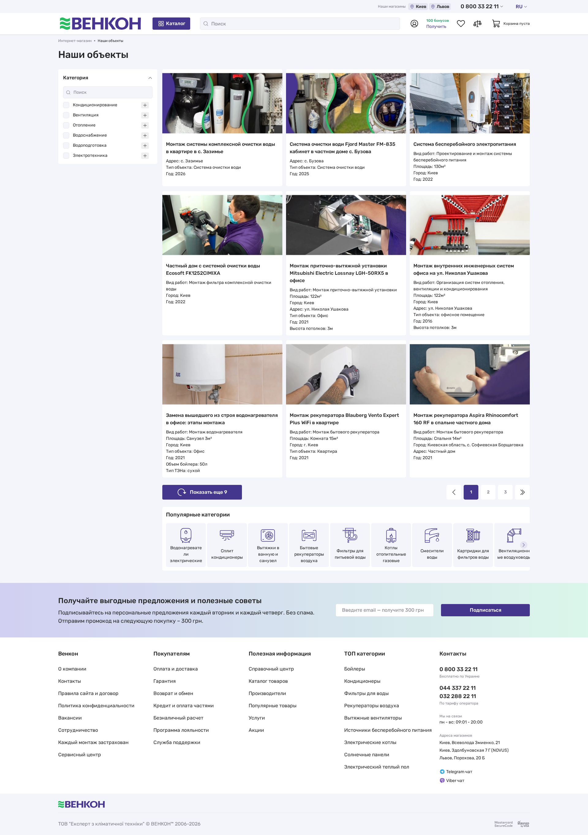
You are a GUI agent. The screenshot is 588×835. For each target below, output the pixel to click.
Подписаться (485, 610)
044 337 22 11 (457, 688)
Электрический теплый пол (376, 767)
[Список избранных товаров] (461, 23)
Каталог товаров (268, 681)
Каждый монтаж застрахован (93, 742)
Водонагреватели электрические (186, 554)
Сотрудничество (78, 730)
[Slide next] (523, 545)
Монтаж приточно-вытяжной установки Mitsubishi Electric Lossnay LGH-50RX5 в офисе (339, 273)
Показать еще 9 (208, 492)
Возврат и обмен (173, 693)
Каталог (175, 23)
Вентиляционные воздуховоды (514, 554)
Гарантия (164, 681)
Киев (421, 6)
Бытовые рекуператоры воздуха (309, 554)
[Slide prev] (168, 545)
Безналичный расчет (178, 718)
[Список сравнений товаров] (477, 23)
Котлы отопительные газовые (391, 554)
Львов (443, 6)
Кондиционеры (362, 681)
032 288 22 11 (457, 696)
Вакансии (70, 718)
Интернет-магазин (75, 41)
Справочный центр (271, 669)
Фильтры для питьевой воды (350, 554)
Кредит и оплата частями (183, 705)
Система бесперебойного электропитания (464, 144)
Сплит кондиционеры (227, 554)
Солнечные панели (366, 755)
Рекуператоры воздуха (371, 705)
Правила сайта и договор (88, 693)
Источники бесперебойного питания (388, 730)
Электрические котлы (370, 742)
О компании (72, 669)
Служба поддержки (176, 742)
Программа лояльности (181, 730)
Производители (267, 693)
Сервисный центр (79, 755)
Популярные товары (272, 705)
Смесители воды (432, 554)
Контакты (69, 681)
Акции (256, 730)
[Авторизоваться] (414, 23)
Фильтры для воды (366, 693)
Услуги (257, 718)
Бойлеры (354, 669)
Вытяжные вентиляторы (373, 718)
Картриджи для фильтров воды (473, 554)
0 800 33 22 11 (480, 6)
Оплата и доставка (175, 669)
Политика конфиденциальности (96, 705)
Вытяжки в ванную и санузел (268, 554)
